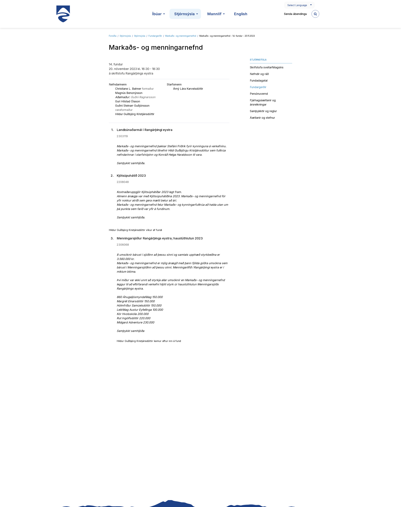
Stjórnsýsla (125, 35)
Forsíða (112, 35)
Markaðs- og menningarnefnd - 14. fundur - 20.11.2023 (227, 35)
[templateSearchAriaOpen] (315, 14)
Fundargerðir (155, 35)
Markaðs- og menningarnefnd (180, 35)
